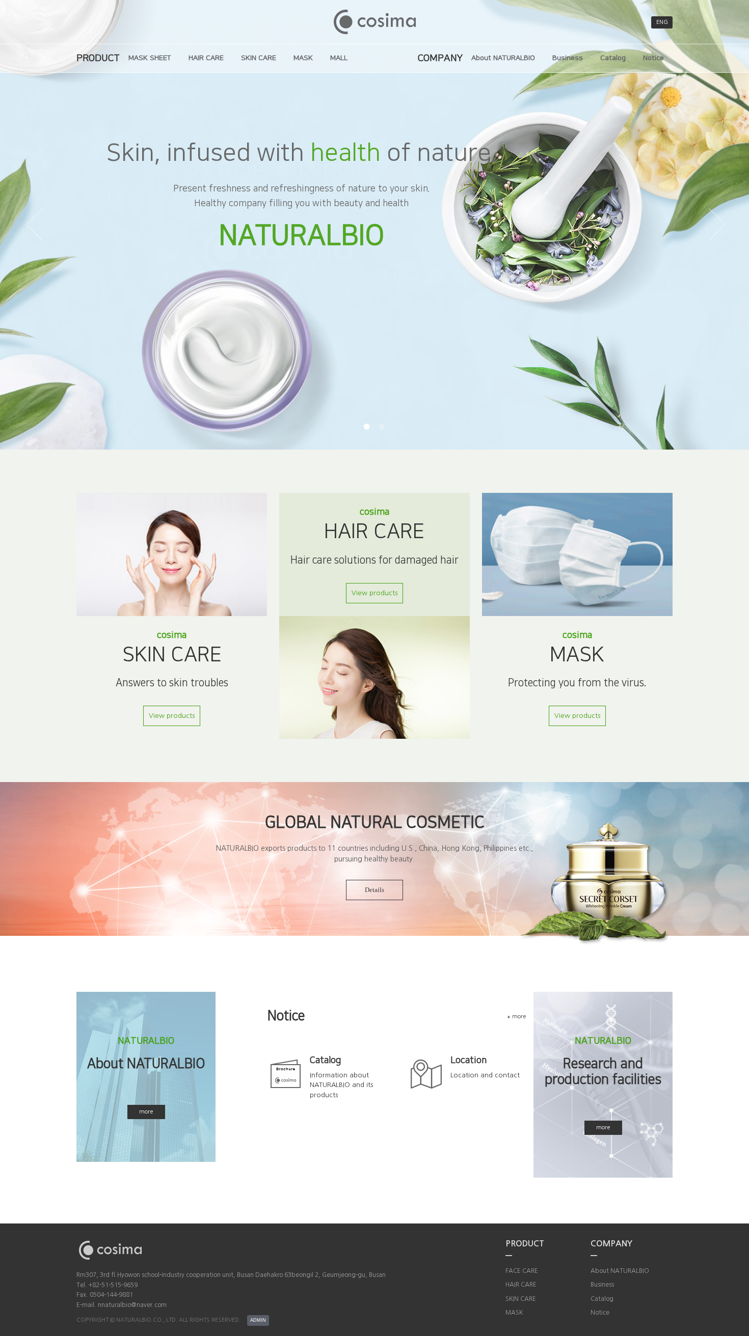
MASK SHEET (149, 58)
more (146, 1112)
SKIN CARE (258, 58)
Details (374, 890)
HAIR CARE (206, 58)
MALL (338, 58)
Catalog (613, 58)
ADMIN (258, 1320)
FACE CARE (521, 1271)
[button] (367, 427)
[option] (374, 225)
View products (172, 715)
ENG (662, 22)
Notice (653, 58)
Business (567, 58)
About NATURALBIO (503, 58)
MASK (303, 58)
